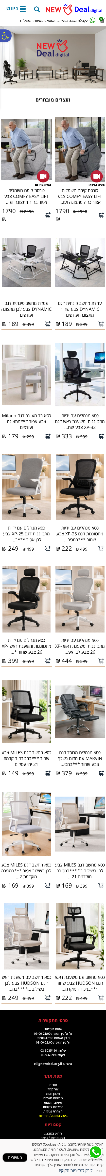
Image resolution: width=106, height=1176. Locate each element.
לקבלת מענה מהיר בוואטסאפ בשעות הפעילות (54, 21)
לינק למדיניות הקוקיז (75, 1170)
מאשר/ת (15, 1157)
